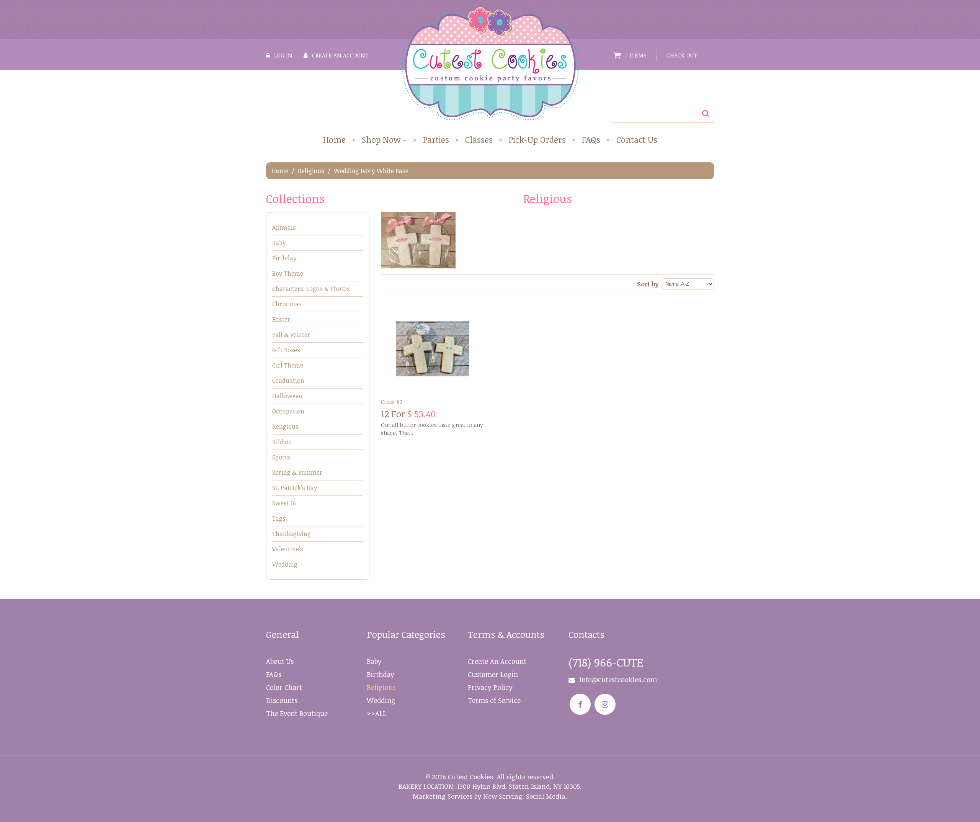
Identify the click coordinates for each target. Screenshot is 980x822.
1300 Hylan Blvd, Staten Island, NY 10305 (518, 786)
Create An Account (497, 661)
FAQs (591, 139)
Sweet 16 (284, 503)
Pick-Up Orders (537, 139)
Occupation (288, 411)
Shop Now (381, 140)
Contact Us (636, 139)
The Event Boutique (297, 713)
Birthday (284, 258)
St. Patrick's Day (294, 488)
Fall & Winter (291, 334)
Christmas (287, 304)
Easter (281, 319)
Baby (279, 243)
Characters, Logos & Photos (311, 288)
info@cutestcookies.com (618, 679)
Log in (283, 55)
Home (334, 139)
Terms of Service (494, 700)
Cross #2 (391, 401)
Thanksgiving (291, 533)
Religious (311, 171)
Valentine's (287, 549)
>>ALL (376, 713)
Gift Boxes (286, 350)
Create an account (340, 55)
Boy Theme (287, 273)
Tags (279, 518)
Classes (479, 139)
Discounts (281, 700)
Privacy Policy (490, 687)
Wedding (284, 564)
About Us (280, 661)
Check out (681, 55)
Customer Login (493, 674)
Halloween (287, 396)
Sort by (648, 284)
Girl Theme (287, 365)
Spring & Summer (297, 472)
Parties (436, 139)
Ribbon (282, 442)
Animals (284, 227)
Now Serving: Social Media (524, 796)
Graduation (288, 380)
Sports (281, 457)
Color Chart (284, 687)
